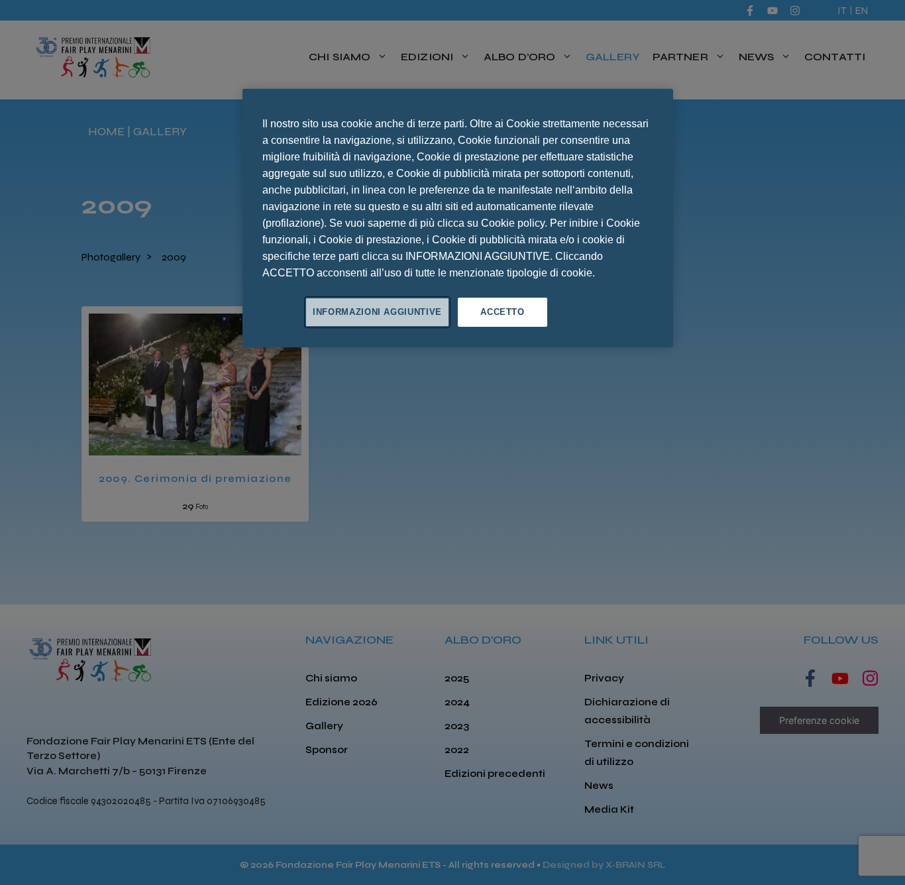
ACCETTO (502, 312)
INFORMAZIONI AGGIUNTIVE (377, 312)
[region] (457, 218)
